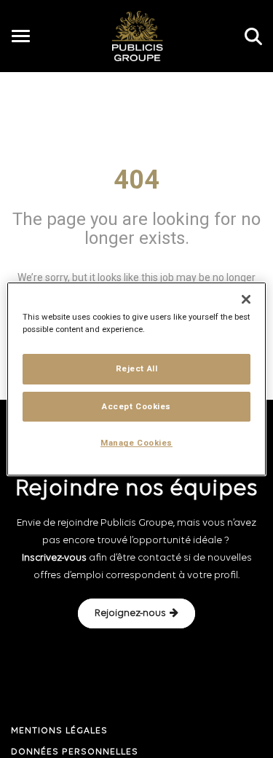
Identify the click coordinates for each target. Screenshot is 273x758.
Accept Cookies (136, 406)
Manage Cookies (136, 443)
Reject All (137, 368)
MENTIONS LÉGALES (59, 731)
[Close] (246, 299)
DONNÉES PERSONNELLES (74, 752)
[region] (136, 379)
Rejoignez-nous (130, 613)
